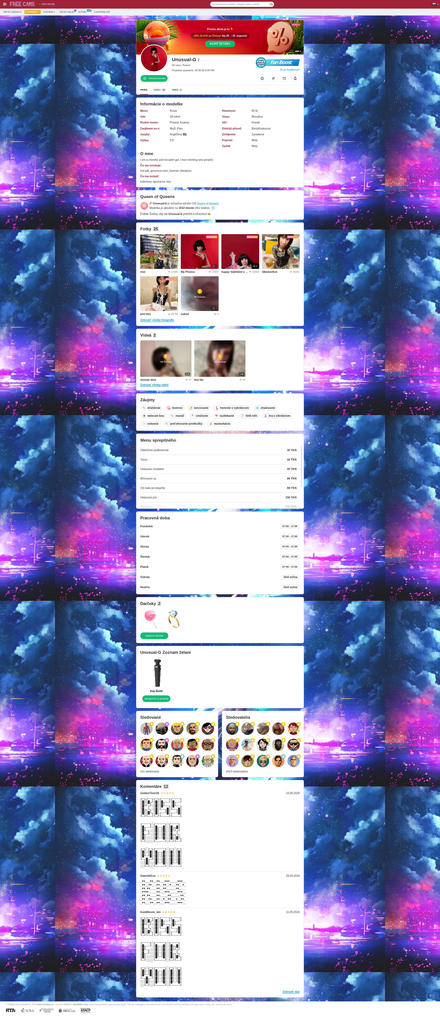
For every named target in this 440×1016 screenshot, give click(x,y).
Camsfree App (102, 12)
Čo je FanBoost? (290, 69)
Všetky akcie (66, 12)
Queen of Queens (207, 203)
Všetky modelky (12, 12)
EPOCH (67, 1004)
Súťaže (82, 12)
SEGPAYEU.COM (80, 1004)
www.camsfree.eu (45, 1004)
